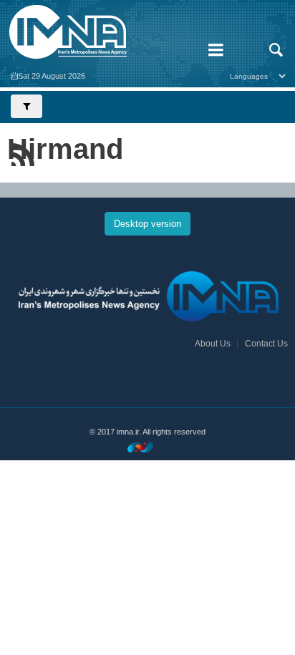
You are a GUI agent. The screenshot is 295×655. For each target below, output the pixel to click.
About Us (213, 344)
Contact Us (266, 344)
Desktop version (147, 223)
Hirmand (65, 149)
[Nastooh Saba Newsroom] (147, 447)
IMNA (98, 32)
